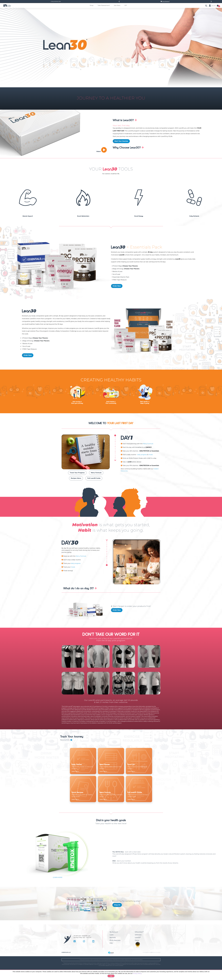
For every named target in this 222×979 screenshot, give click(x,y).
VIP (125, 5)
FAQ (111, 943)
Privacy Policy (137, 973)
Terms (149, 952)
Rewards (113, 937)
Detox (137, 940)
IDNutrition (139, 932)
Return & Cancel (156, 952)
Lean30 (138, 937)
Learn (112, 935)
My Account (114, 932)
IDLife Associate (115, 940)
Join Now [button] (117, 5)
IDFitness (138, 935)
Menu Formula (148, 444)
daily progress (142, 454)
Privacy (145, 952)
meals (151, 454)
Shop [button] (91, 5)
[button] (119, 1)
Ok (111, 976)
